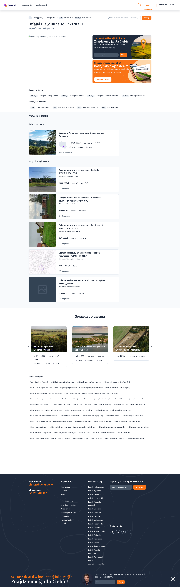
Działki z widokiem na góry (102, 404)
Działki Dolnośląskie (96, 498)
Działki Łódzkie (94, 516)
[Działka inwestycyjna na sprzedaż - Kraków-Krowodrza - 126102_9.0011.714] (74, 262)
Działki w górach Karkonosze (39, 438)
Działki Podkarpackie (96, 531)
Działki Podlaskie (94, 535)
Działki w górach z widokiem (82, 404)
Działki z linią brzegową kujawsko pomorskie (45, 399)
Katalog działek (41, 5)
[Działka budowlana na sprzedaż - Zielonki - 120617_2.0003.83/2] (74, 179)
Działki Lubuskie (94, 513)
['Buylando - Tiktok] (112, 533)
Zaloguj (171, 4)
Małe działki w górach (121, 404)
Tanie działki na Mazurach (83, 421)
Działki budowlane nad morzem (120, 410)
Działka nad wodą (84, 433)
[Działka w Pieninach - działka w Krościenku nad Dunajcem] (74, 143)
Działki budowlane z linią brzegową (62, 382)
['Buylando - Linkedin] (118, 533)
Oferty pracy (65, 509)
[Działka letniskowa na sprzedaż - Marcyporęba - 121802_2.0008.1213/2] (74, 289)
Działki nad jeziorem (96, 495)
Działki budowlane (124, 433)
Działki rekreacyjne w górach (93, 399)
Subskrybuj (139, 487)
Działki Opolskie (94, 528)
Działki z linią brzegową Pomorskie (91, 388)
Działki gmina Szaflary (73, 96)
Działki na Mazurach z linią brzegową (117, 388)
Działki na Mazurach (41, 382)
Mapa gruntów (27, 5)
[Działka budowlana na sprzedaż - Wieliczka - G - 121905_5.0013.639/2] (74, 234)
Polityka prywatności (68, 513)
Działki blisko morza (112, 416)
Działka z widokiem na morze (74, 410)
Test (31, 382)
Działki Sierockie (110, 107)
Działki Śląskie (93, 543)
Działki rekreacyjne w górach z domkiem (132, 399)
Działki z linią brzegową (72, 393)
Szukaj (146, 18)
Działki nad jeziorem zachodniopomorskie (111, 427)
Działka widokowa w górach (135, 438)
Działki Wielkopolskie (96, 557)
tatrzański (65, 18)
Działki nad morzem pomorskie (70, 416)
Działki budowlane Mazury (38, 427)
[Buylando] (10, 5)
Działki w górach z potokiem (60, 404)
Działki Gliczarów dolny (63, 107)
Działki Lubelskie (94, 509)
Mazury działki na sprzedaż (103, 421)
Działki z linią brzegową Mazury (40, 421)
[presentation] (29, 347)
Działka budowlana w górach (114, 438)
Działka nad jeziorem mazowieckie (104, 433)
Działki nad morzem (36, 410)
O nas (63, 495)
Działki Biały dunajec (40, 107)
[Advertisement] (90, 457)
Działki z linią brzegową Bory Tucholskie (117, 382)
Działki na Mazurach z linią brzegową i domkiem (46, 393)
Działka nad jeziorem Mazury (62, 421)
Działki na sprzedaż (68, 505)
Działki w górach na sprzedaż (39, 404)
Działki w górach (110, 399)
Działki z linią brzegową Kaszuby (41, 388)
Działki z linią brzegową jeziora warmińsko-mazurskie (100, 393)
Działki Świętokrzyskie (96, 546)
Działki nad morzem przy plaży (93, 416)
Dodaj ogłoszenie (103, 79)
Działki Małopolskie (95, 520)
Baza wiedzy (65, 487)
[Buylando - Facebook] (129, 533)
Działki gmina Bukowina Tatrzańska (103, 96)
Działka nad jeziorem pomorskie (60, 427)
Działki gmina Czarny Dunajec (44, 96)
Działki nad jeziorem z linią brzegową (89, 382)
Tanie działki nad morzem (53, 410)
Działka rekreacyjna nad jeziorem (84, 427)
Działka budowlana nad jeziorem (40, 433)
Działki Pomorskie (95, 539)
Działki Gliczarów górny (88, 107)
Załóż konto (163, 4)
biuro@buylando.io (39, 484)
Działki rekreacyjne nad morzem (132, 416)
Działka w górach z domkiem (60, 438)
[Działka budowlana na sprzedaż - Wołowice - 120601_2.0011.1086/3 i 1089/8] (74, 206)
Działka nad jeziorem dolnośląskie (65, 433)
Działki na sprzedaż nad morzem (97, 410)
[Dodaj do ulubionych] (62, 331)
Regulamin (65, 516)
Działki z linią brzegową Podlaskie (65, 388)
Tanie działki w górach (137, 404)
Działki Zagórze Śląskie (80, 438)
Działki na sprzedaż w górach (71, 399)
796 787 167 (38, 493)
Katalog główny (38, 18)
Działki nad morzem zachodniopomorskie (43, 416)
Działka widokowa (96, 438)
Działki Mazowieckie (96, 524)
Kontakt (64, 491)
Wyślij (123, 55)
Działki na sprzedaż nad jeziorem (138, 427)
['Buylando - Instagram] (123, 533)
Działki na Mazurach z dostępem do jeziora (128, 421)
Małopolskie (51, 18)
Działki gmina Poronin (134, 96)
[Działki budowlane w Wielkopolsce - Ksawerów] (90, 343)
